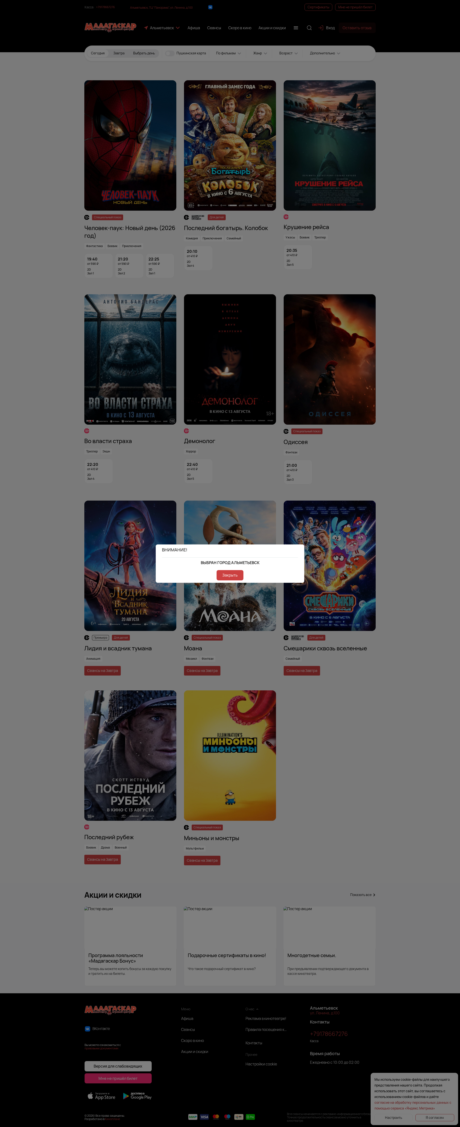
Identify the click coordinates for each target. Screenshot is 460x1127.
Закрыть (230, 575)
